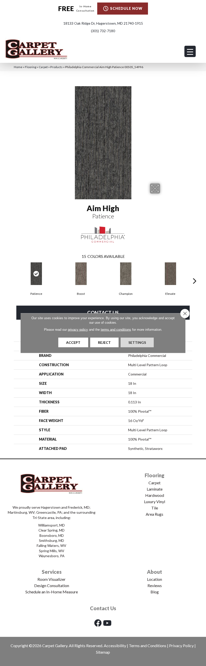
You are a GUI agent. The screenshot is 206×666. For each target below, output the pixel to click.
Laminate (155, 489)
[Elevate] (170, 273)
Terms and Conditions (147, 645)
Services (52, 572)
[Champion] (125, 273)
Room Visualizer (51, 579)
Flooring (30, 67)
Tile (154, 507)
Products (56, 67)
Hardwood (154, 495)
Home (18, 67)
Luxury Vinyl (154, 501)
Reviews (154, 585)
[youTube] (107, 623)
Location (154, 579)
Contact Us (103, 313)
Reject (104, 342)
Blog (154, 591)
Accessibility (115, 645)
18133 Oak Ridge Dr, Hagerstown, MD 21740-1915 (103, 23)
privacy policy (78, 329)
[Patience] (36, 273)
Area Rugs (154, 514)
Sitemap (103, 652)
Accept (73, 342)
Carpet (43, 67)
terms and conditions (116, 329)
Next (194, 273)
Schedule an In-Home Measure (51, 591)
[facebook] (98, 623)
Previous (11, 273)
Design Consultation (51, 585)
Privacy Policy (181, 645)
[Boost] (81, 273)
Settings (137, 342)
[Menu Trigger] (190, 51)
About (154, 572)
